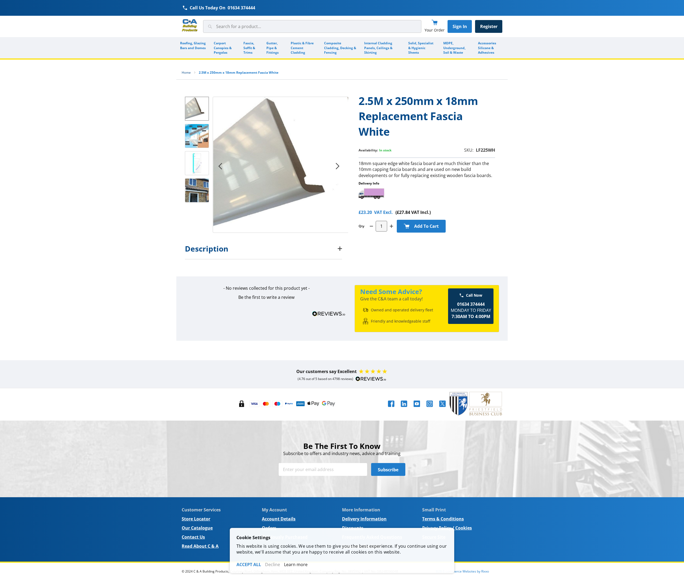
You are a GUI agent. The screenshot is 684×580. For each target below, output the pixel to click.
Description (206, 249)
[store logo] (190, 25)
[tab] (263, 248)
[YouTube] (416, 409)
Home (186, 72)
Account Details (279, 519)
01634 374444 (241, 8)
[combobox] (312, 26)
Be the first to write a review (266, 297)
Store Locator (196, 519)
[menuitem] (193, 47)
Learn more (296, 564)
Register (489, 26)
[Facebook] (391, 409)
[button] (220, 166)
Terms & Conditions (443, 519)
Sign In (460, 26)
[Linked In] (404, 409)
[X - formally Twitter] (442, 409)
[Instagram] (429, 409)
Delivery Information (364, 519)
